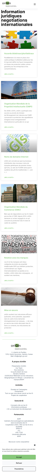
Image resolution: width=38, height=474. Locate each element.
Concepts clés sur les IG (19, 405)
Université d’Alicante (19, 434)
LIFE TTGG (19, 432)
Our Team (19, 368)
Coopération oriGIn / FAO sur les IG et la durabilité (19, 425)
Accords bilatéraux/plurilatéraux (19, 53)
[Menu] (35, 4)
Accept (19, 457)
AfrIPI (19, 436)
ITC (19, 430)
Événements (19, 391)
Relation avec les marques (16, 258)
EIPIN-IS (19, 428)
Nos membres (19, 370)
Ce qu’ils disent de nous (19, 372)
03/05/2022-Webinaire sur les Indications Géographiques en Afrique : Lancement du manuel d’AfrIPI (19, 377)
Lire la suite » (9, 74)
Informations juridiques (19, 407)
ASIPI (19, 419)
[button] (35, 445)
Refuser (19, 463)
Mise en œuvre (11, 310)
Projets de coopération (19, 395)
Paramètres (19, 469)
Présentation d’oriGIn (19, 366)
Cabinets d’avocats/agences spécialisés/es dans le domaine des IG (19, 422)
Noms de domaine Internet (16, 157)
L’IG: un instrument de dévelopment (19, 409)
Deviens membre (19, 374)
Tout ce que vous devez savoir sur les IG (19, 393)
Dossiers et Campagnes (19, 389)
